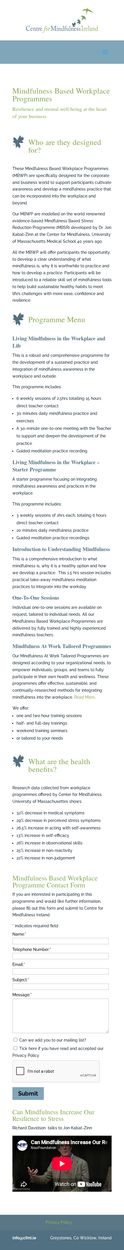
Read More (85, 697)
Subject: (20, 979)
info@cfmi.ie (24, 1238)
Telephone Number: (31, 949)
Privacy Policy (59, 1222)
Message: (22, 994)
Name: (19, 934)
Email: (18, 964)
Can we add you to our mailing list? (52, 1040)
